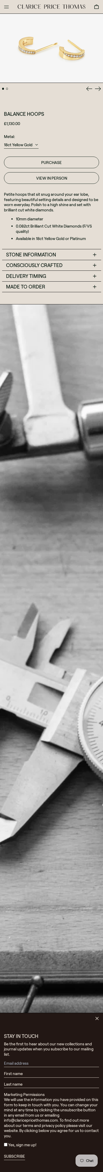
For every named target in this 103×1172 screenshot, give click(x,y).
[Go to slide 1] (3, 89)
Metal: (9, 136)
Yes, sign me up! (22, 1144)
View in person (51, 178)
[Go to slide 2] (7, 89)
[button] (96, 6)
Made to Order (25, 286)
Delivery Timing (26, 276)
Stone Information (31, 254)
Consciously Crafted (34, 265)
